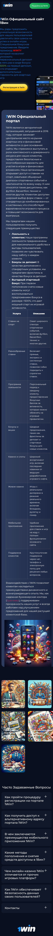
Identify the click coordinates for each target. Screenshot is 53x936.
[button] (26, 801)
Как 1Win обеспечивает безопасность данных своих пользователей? (23, 893)
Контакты (12, 908)
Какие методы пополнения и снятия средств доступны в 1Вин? (25, 856)
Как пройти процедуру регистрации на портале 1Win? (24, 800)
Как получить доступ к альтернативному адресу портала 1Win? (24, 819)
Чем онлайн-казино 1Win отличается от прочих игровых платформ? (24, 874)
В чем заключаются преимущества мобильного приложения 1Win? (26, 837)
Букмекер (13, 600)
